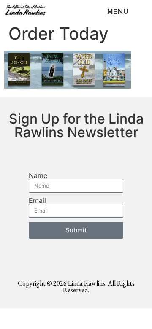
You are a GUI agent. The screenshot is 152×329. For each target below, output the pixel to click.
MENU (118, 12)
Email (37, 200)
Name (38, 175)
